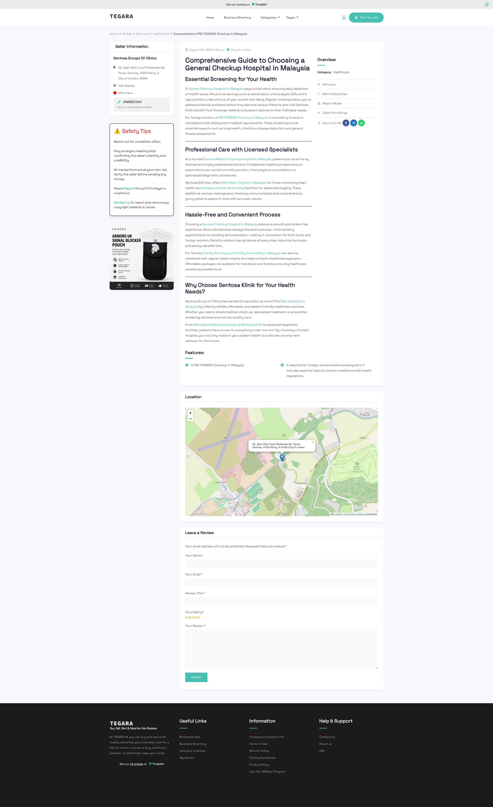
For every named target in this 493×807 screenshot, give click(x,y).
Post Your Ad (369, 17)
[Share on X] (353, 123)
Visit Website (126, 85)
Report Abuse (332, 103)
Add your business (192, 751)
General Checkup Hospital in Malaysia (215, 89)
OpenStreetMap (355, 514)
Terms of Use (258, 744)
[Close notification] (487, 4)
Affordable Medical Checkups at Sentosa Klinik (228, 325)
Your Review (195, 626)
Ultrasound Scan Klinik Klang (223, 188)
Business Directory (237, 17)
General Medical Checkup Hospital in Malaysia (237, 159)
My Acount (187, 757)
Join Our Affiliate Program (267, 771)
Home (210, 17)
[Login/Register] (344, 17)
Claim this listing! (334, 113)
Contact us (122, 202)
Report (129, 188)
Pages (290, 17)
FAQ (321, 751)
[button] (282, 458)
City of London (241, 50)
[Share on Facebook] (346, 123)
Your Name (194, 555)
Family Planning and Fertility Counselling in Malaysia (242, 253)
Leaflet (337, 514)
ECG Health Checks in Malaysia (243, 183)
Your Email (194, 574)
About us (325, 744)
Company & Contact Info (266, 737)
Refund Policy (259, 751)
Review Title (195, 593)
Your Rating (194, 612)
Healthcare (341, 72)
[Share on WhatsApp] (361, 123)
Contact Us (327, 737)
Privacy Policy (259, 764)
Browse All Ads (189, 737)
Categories (268, 17)
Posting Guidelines (262, 757)
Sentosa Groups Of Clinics (134, 58)
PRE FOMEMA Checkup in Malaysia (243, 118)
